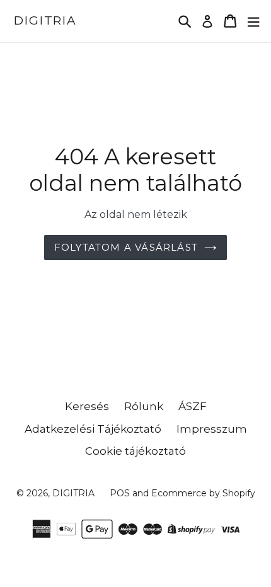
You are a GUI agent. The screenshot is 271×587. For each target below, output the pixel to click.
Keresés (87, 406)
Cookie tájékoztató (135, 451)
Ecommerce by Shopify (203, 493)
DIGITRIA (45, 21)
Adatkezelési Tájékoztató (93, 429)
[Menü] (253, 21)
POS (120, 493)
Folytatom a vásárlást (126, 247)
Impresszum (211, 429)
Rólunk (143, 406)
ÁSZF (192, 406)
